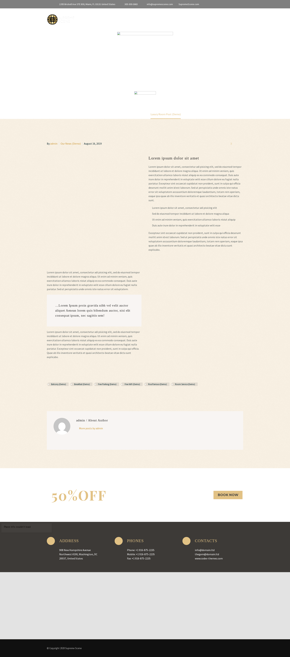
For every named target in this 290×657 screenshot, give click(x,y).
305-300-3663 (131, 4)
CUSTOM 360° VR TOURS (179, 18)
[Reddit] (73, 394)
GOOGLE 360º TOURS (142, 18)
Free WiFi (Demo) (132, 384)
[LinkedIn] (217, 4)
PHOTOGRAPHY (227, 18)
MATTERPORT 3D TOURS (105, 18)
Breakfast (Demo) (82, 384)
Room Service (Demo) (185, 384)
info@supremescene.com (160, 4)
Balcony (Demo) (58, 384)
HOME (79, 18)
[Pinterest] (58, 394)
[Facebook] (212, 4)
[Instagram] (227, 4)
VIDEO (206, 18)
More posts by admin (91, 428)
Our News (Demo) (71, 143)
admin (53, 143)
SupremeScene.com (189, 4)
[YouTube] (232, 4)
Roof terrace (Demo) (157, 384)
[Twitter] (222, 4)
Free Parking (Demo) (107, 384)
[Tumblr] (63, 394)
